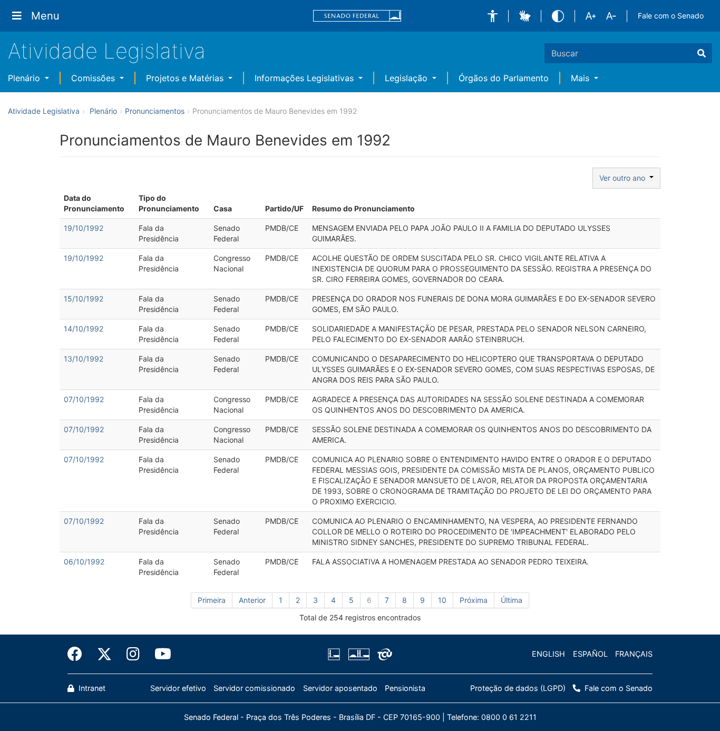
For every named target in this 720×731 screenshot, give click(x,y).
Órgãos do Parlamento (504, 78)
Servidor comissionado (254, 688)
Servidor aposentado (340, 688)
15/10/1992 (83, 298)
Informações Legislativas (305, 78)
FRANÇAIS (634, 653)
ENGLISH (548, 653)
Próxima (474, 600)
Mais (581, 78)
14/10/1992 (83, 328)
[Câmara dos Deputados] (336, 654)
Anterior (252, 600)
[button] (493, 16)
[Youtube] (159, 654)
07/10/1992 (84, 399)
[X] (104, 654)
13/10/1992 (83, 358)
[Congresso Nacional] (358, 654)
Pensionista (405, 688)
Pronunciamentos (154, 110)
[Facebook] (78, 654)
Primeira (212, 600)
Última (511, 600)
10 (442, 600)
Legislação (407, 78)
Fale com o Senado (671, 15)
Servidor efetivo (178, 688)
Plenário (25, 78)
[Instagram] (133, 654)
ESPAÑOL (590, 653)
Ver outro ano (624, 177)
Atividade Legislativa (107, 51)
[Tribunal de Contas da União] (383, 654)
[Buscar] (701, 53)
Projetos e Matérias (186, 78)
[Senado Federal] (357, 16)
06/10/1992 (84, 561)
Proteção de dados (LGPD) (518, 688)
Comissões (94, 78)
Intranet (90, 688)
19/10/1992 (83, 227)
